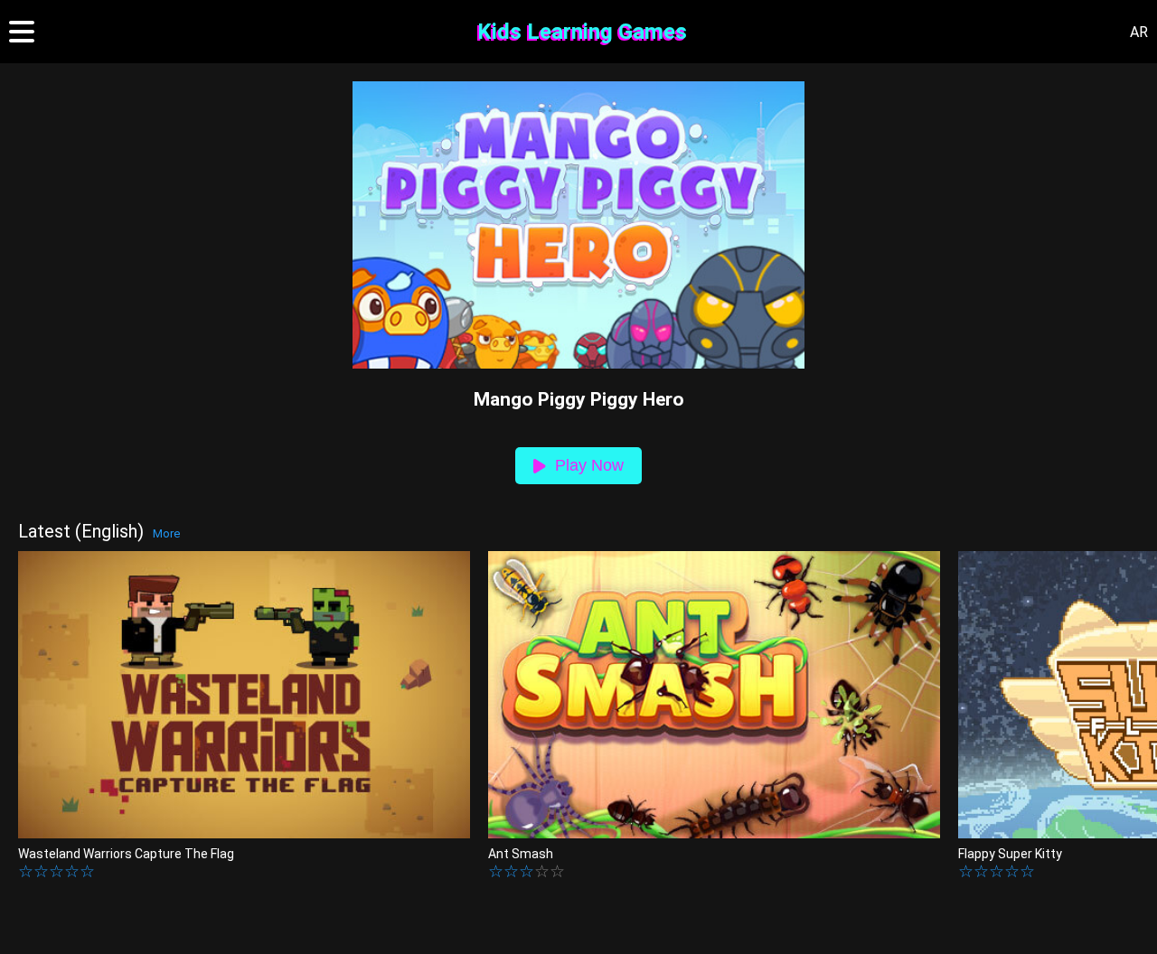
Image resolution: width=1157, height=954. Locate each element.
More (166, 533)
